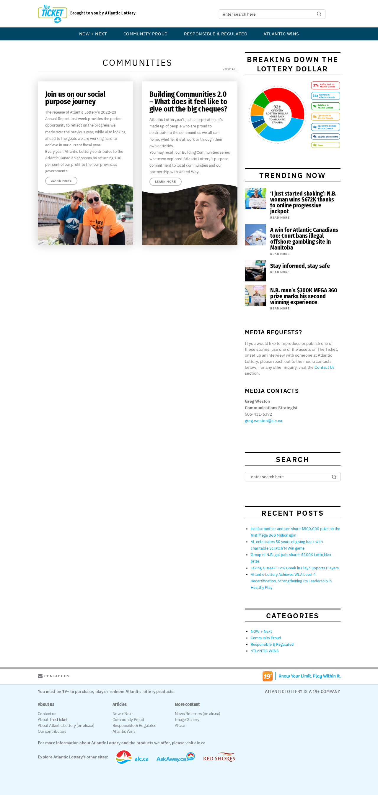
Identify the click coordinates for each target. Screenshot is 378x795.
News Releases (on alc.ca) (198, 713)
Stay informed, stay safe (300, 265)
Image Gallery (187, 719)
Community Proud (145, 33)
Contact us (47, 713)
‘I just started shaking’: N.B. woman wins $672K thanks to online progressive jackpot (303, 202)
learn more (61, 181)
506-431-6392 (258, 414)
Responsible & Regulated (215, 33)
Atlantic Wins (124, 731)
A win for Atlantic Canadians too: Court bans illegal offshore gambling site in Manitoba (304, 238)
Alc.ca (180, 725)
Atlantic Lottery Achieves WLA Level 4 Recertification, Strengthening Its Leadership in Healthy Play (291, 581)
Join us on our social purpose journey (75, 98)
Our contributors (52, 731)
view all (230, 69)
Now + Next (123, 713)
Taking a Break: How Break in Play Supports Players (295, 568)
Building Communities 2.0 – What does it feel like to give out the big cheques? (188, 102)
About (53, 719)
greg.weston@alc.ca (263, 420)
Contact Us (325, 367)
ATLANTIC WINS (281, 33)
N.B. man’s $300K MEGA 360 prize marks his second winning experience (303, 296)
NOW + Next (93, 33)
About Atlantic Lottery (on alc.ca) (66, 725)
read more (280, 217)
